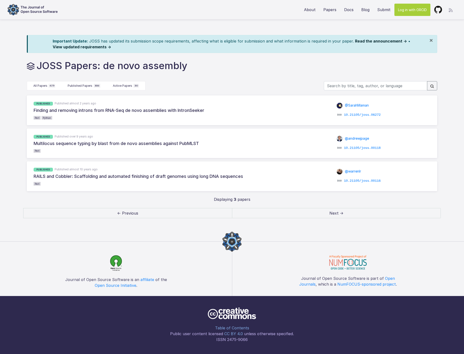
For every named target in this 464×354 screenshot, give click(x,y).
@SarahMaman (356, 105)
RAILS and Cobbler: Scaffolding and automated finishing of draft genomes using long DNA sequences (138, 176)
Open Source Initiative (115, 285)
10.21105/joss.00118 (362, 148)
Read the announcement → (381, 41)
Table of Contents (232, 327)
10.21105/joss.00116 (362, 181)
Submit (384, 9)
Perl (37, 117)
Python (47, 117)
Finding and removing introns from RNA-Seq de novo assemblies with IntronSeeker (119, 110)
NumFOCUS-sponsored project (366, 284)
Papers (329, 9)
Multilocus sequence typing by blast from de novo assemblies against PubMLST (116, 143)
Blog (365, 9)
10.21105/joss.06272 (362, 115)
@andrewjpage (356, 138)
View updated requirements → (82, 46)
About (310, 9)
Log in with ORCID (412, 10)
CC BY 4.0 (233, 333)
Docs (349, 9)
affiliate (147, 279)
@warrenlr (352, 171)
